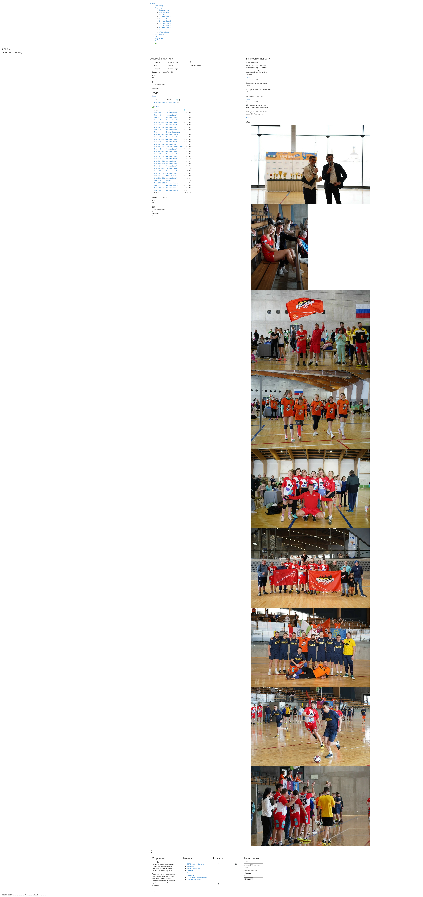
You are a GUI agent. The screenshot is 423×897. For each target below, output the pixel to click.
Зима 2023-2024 (160, 178)
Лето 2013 (157, 125)
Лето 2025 (157, 185)
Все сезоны (191, 862)
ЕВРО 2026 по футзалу (195, 864)
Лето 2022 (157, 171)
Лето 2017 (157, 149)
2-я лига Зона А (171, 129)
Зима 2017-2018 (160, 151)
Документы (159, 38)
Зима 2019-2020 (160, 161)
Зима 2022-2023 (160, 173)
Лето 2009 (157, 112)
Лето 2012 (157, 120)
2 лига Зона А (171, 175)
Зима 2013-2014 (160, 127)
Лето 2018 (157, 154)
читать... (249, 77)
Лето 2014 (157, 129)
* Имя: (246, 867)
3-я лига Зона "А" (172, 134)
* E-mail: (247, 862)
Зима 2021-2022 (160, 168)
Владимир (158, 8)
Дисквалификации (193, 868)
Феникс (157, 106)
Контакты (158, 41)
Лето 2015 (157, 137)
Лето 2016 (157, 141)
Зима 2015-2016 (160, 139)
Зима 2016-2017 (160, 144)
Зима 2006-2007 (160, 102)
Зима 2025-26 (159, 188)
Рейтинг (190, 870)
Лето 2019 (157, 158)
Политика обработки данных (197, 877)
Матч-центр (159, 5)
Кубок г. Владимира (173, 132)
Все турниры (159, 34)
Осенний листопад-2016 (174, 146)
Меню (153, 3)
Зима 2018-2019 (160, 156)
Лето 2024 (157, 180)
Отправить (248, 879)
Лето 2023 (157, 175)
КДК (156, 36)
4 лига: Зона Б (171, 102)
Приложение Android (194, 879)
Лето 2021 (157, 166)
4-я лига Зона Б (171, 112)
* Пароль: (247, 873)
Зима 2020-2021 (160, 163)
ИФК (155, 96)
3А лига (168, 180)
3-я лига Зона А (171, 117)
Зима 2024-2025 (160, 183)
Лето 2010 (157, 115)
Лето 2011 (157, 117)
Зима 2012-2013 (160, 122)
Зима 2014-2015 (160, 134)
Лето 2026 (157, 190)
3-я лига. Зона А (172, 183)
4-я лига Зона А (171, 115)
